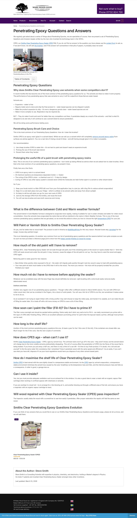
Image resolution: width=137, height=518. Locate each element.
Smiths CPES (18, 362)
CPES (86, 362)
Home (15, 26)
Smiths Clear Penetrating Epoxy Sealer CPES (37, 43)
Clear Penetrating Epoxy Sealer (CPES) (26, 455)
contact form (110, 43)
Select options (30, 462)
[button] (120, 21)
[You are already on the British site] (71, 501)
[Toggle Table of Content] (33, 79)
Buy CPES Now (91, 515)
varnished (112, 230)
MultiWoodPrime (74, 230)
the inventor (38, 46)
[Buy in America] (71, 509)
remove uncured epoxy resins (103, 137)
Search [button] (68, 21)
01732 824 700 (37, 507)
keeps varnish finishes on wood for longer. (76, 239)
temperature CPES (104, 218)
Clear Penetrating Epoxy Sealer (30, 342)
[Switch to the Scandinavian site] (71, 505)
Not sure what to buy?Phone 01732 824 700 (111, 10)
